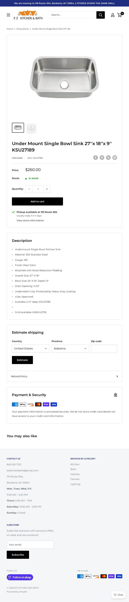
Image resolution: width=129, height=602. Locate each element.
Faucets (75, 479)
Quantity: (17, 188)
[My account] (112, 15)
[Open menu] (8, 15)
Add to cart (37, 201)
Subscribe (18, 554)
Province (57, 341)
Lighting (75, 484)
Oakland (17, 158)
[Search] (100, 15)
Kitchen (74, 464)
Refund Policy (19, 376)
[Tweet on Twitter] (108, 157)
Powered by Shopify (17, 591)
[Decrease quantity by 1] (29, 189)
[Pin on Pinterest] (102, 157)
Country (17, 341)
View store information (30, 220)
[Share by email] (114, 157)
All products (22, 29)
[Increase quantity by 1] (46, 189)
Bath (73, 469)
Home (10, 29)
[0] (119, 15)
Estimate (22, 360)
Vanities (75, 474)
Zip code (96, 341)
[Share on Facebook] (95, 157)
